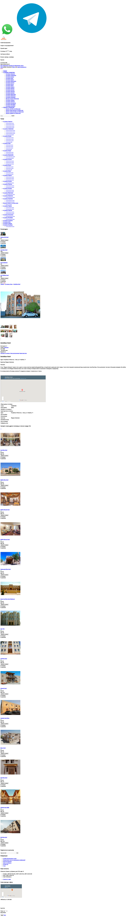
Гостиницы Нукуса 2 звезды (9, 168)
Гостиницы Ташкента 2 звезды (10, 127)
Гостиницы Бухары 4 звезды (10, 137)
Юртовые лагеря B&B (9, 204)
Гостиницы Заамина (7, 223)
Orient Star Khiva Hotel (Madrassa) (8, 599)
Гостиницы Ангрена (7, 181)
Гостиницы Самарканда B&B (10, 134)
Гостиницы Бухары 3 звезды (10, 139)
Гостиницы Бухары (7, 136)
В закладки (3, 241)
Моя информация (4, 65)
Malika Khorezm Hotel (5, 539)
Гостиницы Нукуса (7, 165)
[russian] (1, 68)
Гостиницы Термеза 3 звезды (10, 178)
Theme (2, 911)
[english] (2, 68)
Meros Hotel (3, 748)
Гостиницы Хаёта (7, 222)
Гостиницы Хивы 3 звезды (9, 144)
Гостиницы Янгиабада (8, 217)
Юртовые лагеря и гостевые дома (10, 203)
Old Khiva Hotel (4, 658)
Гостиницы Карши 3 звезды (9, 152)
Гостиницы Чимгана (7, 210)
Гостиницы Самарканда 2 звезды (10, 133)
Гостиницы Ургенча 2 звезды (10, 162)
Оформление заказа (19, 65)
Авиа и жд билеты (7, 863)
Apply (2, 915)
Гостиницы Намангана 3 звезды (10, 197)
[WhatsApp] (7, 35)
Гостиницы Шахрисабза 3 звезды (10, 156)
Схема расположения (14, 353)
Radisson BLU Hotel (4, 237)
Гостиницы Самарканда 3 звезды (10, 131)
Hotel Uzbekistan (4, 262)
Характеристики (23, 353)
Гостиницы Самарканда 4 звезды (10, 130)
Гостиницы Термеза (7, 175)
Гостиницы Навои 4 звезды (9, 172)
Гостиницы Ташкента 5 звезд (10, 123)
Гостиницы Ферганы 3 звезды (10, 185)
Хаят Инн (2, 629)
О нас (4, 866)
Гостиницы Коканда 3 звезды (10, 190)
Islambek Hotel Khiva (5, 718)
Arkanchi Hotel (4, 688)
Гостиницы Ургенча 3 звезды (10, 163)
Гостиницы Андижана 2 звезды (10, 201)
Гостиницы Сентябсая (8, 220)
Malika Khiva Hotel (4, 480)
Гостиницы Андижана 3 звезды (10, 200)
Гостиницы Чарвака (7, 206)
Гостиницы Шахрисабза (8, 155)
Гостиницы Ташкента (7, 121)
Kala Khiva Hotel (4, 777)
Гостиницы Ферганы (7, 184)
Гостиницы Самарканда (8, 129)
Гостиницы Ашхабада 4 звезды (10, 226)
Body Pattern (3, 912)
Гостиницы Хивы (7, 143)
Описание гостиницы (5, 353)
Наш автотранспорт (7, 861)
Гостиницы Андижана (8, 198)
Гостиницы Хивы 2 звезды (9, 146)
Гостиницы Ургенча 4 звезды (10, 160)
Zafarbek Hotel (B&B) (5, 807)
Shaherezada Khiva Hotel (6, 569)
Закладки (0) (11, 65)
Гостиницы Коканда (7, 188)
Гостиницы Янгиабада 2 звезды (10, 219)
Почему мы (5, 864)
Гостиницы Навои (7, 171)
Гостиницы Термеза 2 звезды (10, 179)
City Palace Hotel (4, 250)
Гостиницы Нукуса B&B (9, 169)
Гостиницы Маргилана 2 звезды (10, 194)
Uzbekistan (6, 347)
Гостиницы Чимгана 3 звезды (10, 213)
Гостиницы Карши (7, 150)
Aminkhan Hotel (17, 284)
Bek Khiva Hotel (4, 837)
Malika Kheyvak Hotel (5, 509)
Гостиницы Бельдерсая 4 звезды (10, 216)
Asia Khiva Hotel (4, 450)
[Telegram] (31, 35)
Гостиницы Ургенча (7, 159)
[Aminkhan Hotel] (20, 324)
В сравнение (3, 243)
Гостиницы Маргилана (8, 193)
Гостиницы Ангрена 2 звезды (10, 182)
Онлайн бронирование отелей (9, 858)
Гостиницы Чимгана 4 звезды (10, 211)
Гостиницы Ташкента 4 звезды (10, 124)
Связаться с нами (7, 879)
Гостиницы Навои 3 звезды (9, 174)
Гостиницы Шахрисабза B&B (10, 158)
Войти (2, 67)
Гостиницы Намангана (8, 196)
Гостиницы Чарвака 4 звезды (10, 207)
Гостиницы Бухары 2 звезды (10, 140)
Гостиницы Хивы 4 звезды (9, 147)
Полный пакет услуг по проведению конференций (14, 860)
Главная (2, 284)
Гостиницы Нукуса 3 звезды (9, 166)
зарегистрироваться (21, 67)
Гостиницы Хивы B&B (9, 149)
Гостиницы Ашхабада (8, 225)
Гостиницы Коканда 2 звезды (10, 191)
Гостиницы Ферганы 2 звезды (10, 187)
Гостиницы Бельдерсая (8, 214)
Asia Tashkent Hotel (5, 275)
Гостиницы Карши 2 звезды (9, 153)
